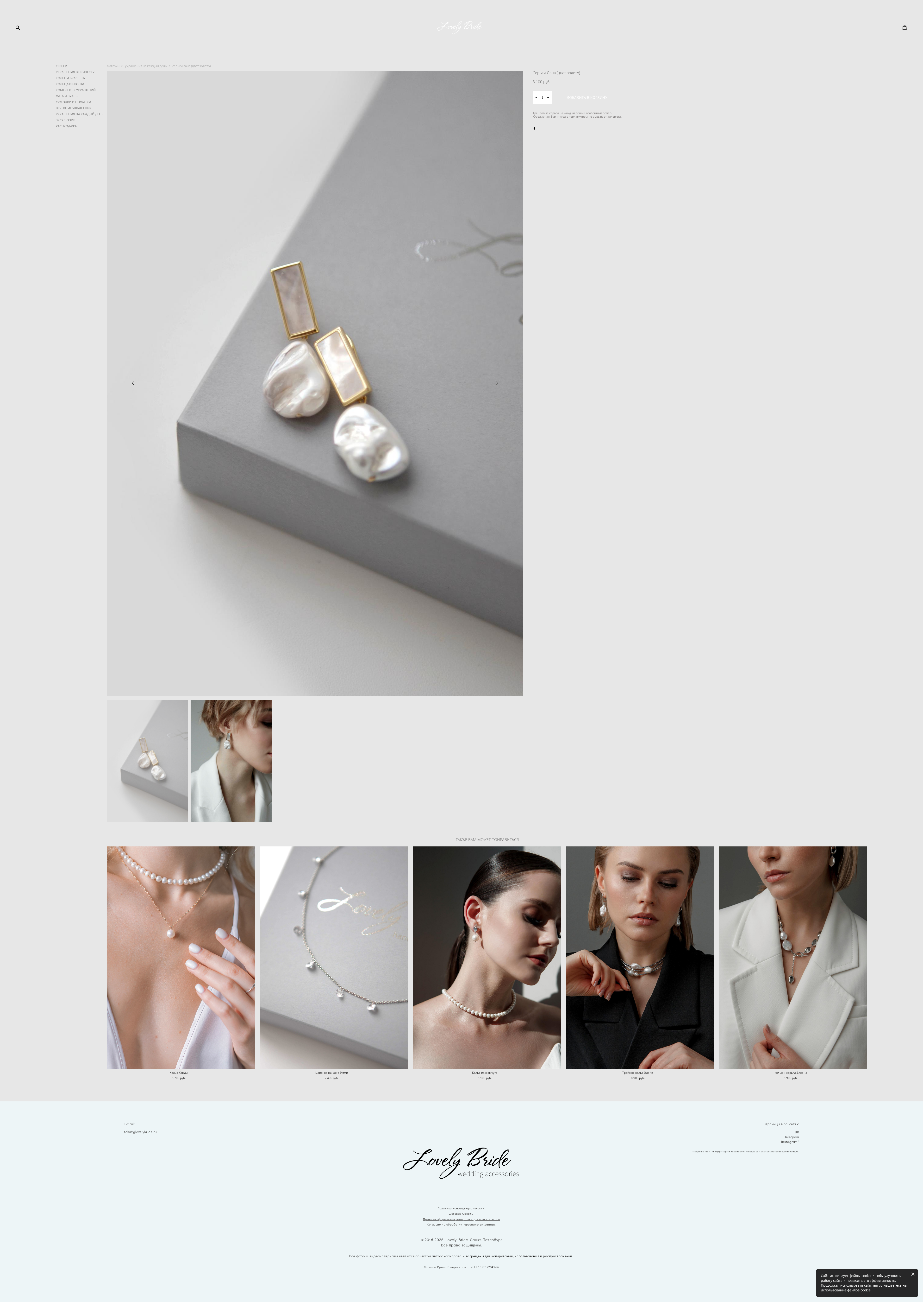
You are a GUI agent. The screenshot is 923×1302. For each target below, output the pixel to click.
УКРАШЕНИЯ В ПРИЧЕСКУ (75, 72)
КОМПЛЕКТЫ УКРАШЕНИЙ (76, 90)
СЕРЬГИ (61, 66)
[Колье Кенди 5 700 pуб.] (181, 957)
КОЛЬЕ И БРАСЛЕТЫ (71, 78)
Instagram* (790, 1142)
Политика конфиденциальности (461, 1208)
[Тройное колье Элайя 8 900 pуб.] (640, 957)
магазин (113, 66)
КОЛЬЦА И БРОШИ (70, 84)
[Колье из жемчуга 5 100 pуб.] (487, 957)
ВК (797, 1132)
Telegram (792, 1137)
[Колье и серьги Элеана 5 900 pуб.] (793, 957)
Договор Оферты (461, 1213)
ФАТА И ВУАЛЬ (66, 96)
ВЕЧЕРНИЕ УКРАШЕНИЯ (74, 108)
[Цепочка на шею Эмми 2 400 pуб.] (334, 957)
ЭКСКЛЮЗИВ (65, 120)
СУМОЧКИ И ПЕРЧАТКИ (73, 102)
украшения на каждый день (146, 66)
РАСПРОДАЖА (66, 126)
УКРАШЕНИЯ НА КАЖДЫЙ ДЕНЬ (79, 114)
